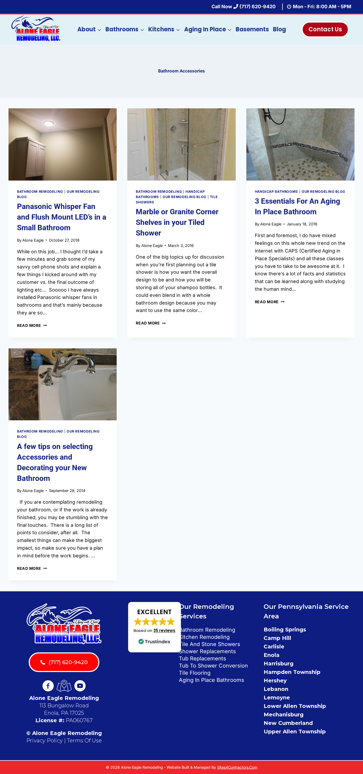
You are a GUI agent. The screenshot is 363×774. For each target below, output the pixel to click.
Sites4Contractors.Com (237, 767)
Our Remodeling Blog (184, 197)
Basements (252, 29)
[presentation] (63, 144)
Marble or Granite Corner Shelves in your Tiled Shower (177, 222)
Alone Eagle (33, 240)
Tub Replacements (202, 658)
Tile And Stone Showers (209, 644)
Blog (279, 29)
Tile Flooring (194, 673)
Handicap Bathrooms (276, 192)
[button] (154, 627)
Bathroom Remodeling (40, 192)
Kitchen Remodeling (204, 637)
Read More (32, 325)
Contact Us (325, 29)
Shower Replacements (207, 651)
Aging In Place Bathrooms (211, 680)
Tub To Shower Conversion (213, 665)
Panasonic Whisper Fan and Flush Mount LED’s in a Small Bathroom (61, 217)
